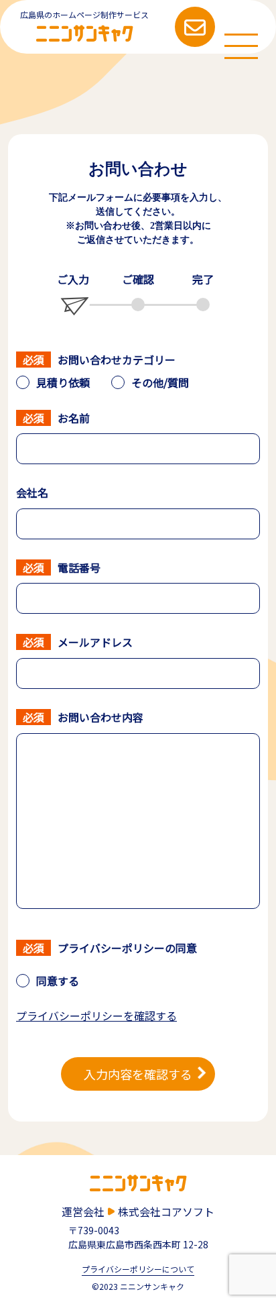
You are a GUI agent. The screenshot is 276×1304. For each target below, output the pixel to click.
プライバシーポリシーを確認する (96, 1015)
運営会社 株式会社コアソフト (138, 1211)
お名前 (74, 418)
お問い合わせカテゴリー (117, 359)
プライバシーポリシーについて (138, 1269)
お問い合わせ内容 (100, 717)
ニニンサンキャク (85, 31)
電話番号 (79, 567)
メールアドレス (95, 642)
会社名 (32, 492)
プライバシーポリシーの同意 (127, 948)
